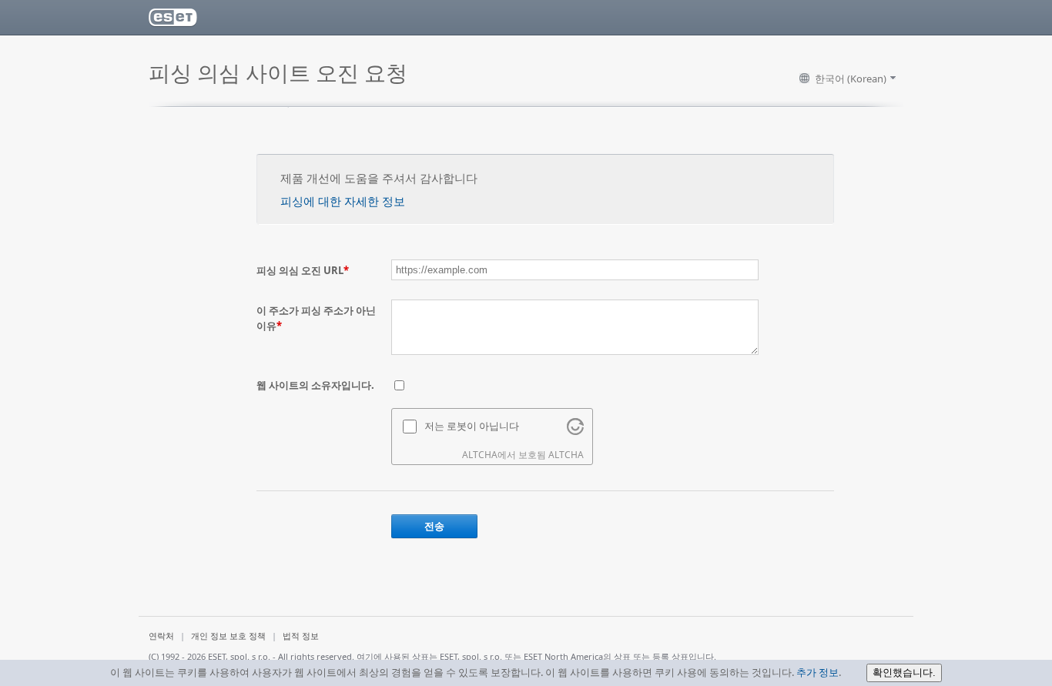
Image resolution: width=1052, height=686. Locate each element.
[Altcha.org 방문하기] (575, 431)
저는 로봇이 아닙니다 (471, 426)
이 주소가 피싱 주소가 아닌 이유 (316, 318)
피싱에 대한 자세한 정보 (342, 201)
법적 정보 (301, 635)
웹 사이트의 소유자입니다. (315, 385)
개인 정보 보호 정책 (228, 635)
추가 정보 (817, 672)
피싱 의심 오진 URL (302, 270)
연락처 (161, 635)
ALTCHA (566, 454)
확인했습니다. (904, 672)
